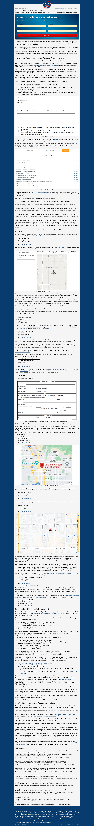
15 (27, 711)
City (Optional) (21, 29)
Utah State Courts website (25, 689)
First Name (20, 24)
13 (38, 614)
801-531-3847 (27, 583)
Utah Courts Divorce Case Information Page (45, 716)
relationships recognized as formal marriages (46, 613)
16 (58, 715)
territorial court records (35, 588)
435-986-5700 (27, 498)
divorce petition (66, 679)
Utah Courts (57, 139)
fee (53, 344)
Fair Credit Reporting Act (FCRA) (28, 814)
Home (16, 10)
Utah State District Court (34, 327)
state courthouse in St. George (31, 248)
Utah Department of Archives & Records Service (59, 573)
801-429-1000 (27, 511)
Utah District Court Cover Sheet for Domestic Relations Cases (35, 663)
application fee (24, 371)
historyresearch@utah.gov (34, 585)
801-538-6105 (27, 366)
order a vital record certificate (38, 597)
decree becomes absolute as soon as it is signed (31, 229)
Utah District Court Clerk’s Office (40, 192)
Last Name (51, 24)
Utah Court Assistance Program (56, 710)
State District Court (38, 235)
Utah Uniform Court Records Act (47, 65)
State (49, 29)
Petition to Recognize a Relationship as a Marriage (32, 665)
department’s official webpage (62, 424)
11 (55, 553)
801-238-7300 (27, 244)
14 (71, 678)
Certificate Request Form (57, 369)
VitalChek (32, 306)
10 (57, 485)
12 (47, 596)
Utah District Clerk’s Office (22, 352)
